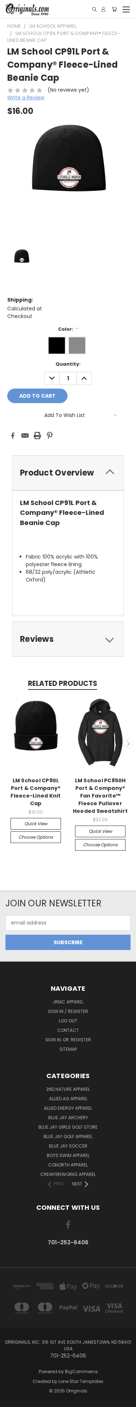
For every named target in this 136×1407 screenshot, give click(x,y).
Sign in (53, 1040)
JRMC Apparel (68, 1002)
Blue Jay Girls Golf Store (68, 1127)
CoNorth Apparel (68, 1165)
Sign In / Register (68, 1011)
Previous (8, 743)
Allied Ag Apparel (68, 1099)
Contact (68, 1030)
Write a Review (25, 97)
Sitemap (68, 1049)
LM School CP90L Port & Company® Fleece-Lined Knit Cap (36, 792)
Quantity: (68, 364)
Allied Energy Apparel (68, 1108)
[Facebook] (12, 435)
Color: (68, 329)
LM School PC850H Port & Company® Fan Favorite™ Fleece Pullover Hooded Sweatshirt (100, 796)
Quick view (36, 823)
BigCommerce (81, 1371)
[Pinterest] (49, 435)
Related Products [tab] (62, 683)
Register (81, 1040)
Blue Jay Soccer (68, 1146)
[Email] (25, 435)
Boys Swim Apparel (68, 1155)
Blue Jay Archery (68, 1117)
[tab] (68, 639)
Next (128, 743)
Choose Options (35, 837)
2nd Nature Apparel (68, 1089)
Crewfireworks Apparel (68, 1174)
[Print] (37, 435)
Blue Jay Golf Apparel (68, 1136)
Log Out (68, 1021)
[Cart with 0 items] (114, 9)
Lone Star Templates (80, 1381)
